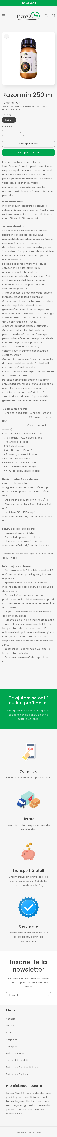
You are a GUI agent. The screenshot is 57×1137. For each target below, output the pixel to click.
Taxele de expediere (23, 107)
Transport (11, 1046)
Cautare (11, 1018)
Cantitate (7, 126)
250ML (9, 119)
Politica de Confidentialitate (22, 1067)
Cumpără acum (28, 152)
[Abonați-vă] (47, 995)
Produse (10, 1025)
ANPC (9, 1032)
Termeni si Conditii (17, 1060)
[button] (3, 15)
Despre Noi (12, 1039)
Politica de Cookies (17, 1074)
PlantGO (24, 1132)
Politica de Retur (15, 1053)
